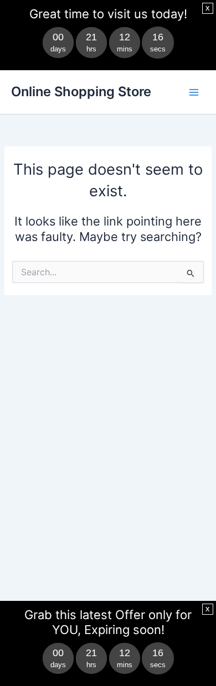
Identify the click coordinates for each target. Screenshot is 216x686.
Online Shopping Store (81, 91)
